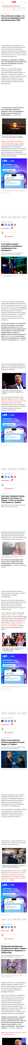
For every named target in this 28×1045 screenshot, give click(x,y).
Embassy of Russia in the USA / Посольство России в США (15, 190)
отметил (14, 54)
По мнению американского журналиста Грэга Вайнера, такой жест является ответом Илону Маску (13, 623)
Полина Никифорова (6, 914)
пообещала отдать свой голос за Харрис (12, 614)
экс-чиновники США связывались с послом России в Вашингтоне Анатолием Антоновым (12, 143)
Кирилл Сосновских (6, 192)
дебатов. (17, 844)
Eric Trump (8, 276)
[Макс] (5, 224)
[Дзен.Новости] (2, 224)
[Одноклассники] (15, 224)
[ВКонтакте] (11, 224)
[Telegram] (8, 224)
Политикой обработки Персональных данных (10, 6)
